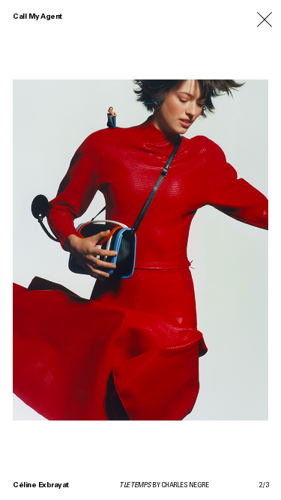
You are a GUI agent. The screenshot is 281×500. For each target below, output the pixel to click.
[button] (70, 250)
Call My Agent (37, 17)
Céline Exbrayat (41, 486)
